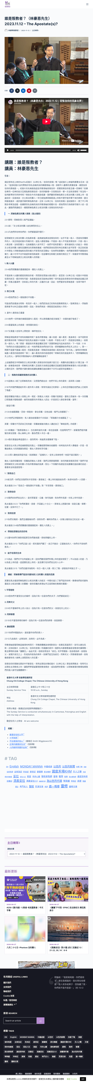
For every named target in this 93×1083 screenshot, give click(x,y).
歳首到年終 (82, 776)
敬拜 (61, 776)
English (14, 766)
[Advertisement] (46, 809)
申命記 (73, 781)
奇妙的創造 (8, 777)
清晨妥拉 (19, 780)
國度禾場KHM (62, 771)
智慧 (66, 777)
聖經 (31, 786)
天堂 (84, 772)
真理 (79, 781)
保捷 (85, 767)
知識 (84, 781)
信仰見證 (10, 772)
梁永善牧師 (72, 777)
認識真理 (47, 1074)
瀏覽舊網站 (9, 1004)
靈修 (64, 786)
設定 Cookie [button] (72, 1079)
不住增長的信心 (16, 741)
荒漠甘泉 (39, 786)
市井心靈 (36, 776)
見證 (46, 787)
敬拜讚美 (56, 1074)
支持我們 (7, 987)
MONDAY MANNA (31, 766)
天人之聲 (77, 771)
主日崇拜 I (35, 30)
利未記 (26, 772)
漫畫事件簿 (42, 781)
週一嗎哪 (54, 786)
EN (7, 767)
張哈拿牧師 (46, 776)
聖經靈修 (66, 1074)
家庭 (29, 776)
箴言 (16, 787)
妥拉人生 (23, 777)
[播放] (8, 150)
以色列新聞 (68, 766)
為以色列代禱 (54, 780)
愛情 (55, 776)
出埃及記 (18, 771)
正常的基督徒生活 (17, 744)
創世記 (33, 772)
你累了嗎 (79, 767)
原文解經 (47, 772)
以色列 (57, 766)
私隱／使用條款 (10, 1000)
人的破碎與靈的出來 (18, 747)
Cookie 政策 (8, 996)
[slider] (83, 150)
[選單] (87, 4)
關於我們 (7, 982)
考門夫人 (24, 786)
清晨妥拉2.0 (32, 781)
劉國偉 (40, 771)
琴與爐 (66, 781)
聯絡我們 (7, 991)
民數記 (9, 781)
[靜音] (78, 150)
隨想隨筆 (28, 1074)
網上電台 (19, 1074)
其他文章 (10, 849)
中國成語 (48, 766)
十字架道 (13, 738)
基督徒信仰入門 (16, 734)
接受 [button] (83, 1079)
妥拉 (16, 776)
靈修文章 (73, 786)
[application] (46, 150)
